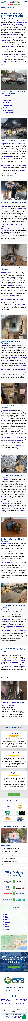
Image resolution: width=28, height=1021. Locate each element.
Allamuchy (7, 912)
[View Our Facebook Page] (9, 990)
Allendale (7, 914)
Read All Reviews (14, 794)
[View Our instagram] (21, 990)
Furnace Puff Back (7, 105)
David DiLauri (14, 733)
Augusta (7, 926)
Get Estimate (10, 4)
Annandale (7, 921)
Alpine (6, 917)
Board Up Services (7, 107)
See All (25, 678)
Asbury (6, 924)
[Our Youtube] (15, 990)
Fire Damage (10, 7)
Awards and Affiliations (14, 801)
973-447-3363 (18, 4)
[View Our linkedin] (18, 990)
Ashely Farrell (14, 773)
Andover (7, 919)
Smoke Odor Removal (8, 110)
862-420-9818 (20, 1003)
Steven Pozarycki (14, 753)
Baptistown (7, 929)
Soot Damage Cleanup (8, 112)
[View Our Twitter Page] (6, 990)
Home (3, 7)
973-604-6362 (14, 967)
